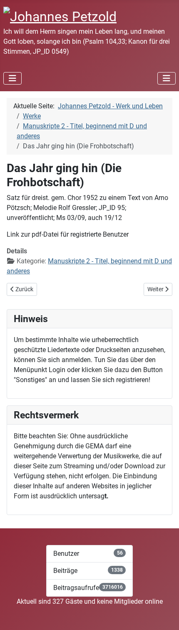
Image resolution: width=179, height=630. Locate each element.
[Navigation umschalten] (12, 78)
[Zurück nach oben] (164, 614)
